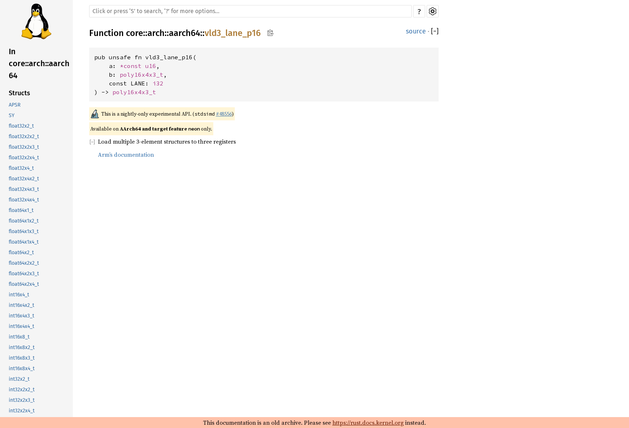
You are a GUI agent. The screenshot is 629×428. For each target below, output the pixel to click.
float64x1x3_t (24, 231)
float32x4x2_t (24, 179)
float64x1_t (21, 210)
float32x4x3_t (24, 189)
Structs (19, 93)
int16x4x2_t (21, 305)
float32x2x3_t (24, 147)
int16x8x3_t (22, 358)
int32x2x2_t (22, 390)
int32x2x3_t (22, 400)
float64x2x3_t (24, 274)
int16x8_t (19, 337)
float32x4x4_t (24, 200)
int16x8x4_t (22, 368)
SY (12, 115)
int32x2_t (19, 379)
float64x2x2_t (24, 263)
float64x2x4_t (24, 284)
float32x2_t (21, 126)
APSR (14, 105)
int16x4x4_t (21, 326)
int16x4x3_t (21, 316)
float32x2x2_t (24, 136)
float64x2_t (21, 252)
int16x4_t (19, 295)
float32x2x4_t (24, 158)
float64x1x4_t (24, 242)
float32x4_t (21, 168)
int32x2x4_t (22, 411)
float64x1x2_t (24, 221)
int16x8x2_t (22, 347)
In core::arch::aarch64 (39, 63)
